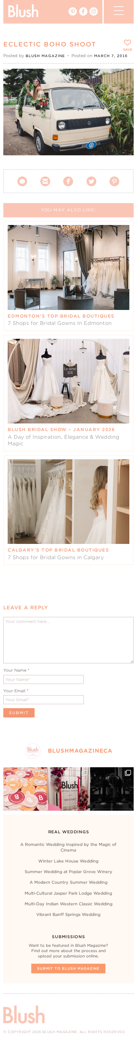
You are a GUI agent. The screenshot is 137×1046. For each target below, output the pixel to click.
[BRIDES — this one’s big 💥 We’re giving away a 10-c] (111, 788)
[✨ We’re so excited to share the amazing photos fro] (68, 788)
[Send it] (123, 109)
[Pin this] (123, 94)
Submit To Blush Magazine (68, 968)
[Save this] (123, 79)
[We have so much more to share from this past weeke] (25, 788)
